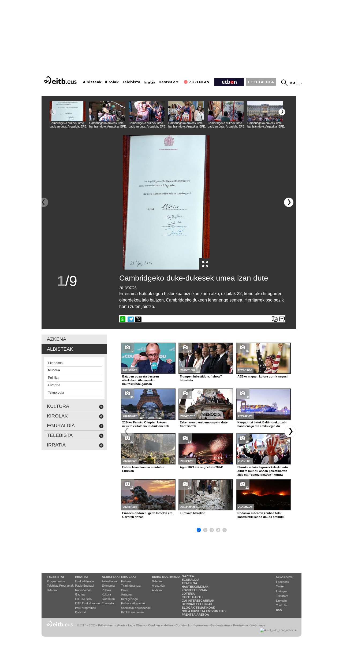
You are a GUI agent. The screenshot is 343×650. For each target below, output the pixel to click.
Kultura (106, 594)
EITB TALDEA (261, 82)
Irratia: (81, 576)
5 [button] (225, 530)
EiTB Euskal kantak (87, 603)
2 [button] (205, 530)
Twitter (280, 586)
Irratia (149, 82)
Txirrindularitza (130, 585)
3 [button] (212, 530)
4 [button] (218, 530)
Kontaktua (240, 625)
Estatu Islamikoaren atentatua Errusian (143, 469)
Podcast (80, 612)
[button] (282, 111)
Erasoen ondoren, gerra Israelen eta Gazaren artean (147, 514)
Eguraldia (108, 603)
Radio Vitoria (83, 590)
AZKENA (56, 339)
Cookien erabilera (160, 625)
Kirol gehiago (129, 599)
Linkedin (281, 600)
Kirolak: (128, 576)
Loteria (188, 593)
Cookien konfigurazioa (192, 625)
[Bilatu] (284, 82)
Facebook (282, 581)
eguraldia (61, 425)
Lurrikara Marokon (193, 513)
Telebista (131, 82)
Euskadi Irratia (84, 581)
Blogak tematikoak (198, 607)
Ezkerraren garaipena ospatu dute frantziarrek (204, 424)
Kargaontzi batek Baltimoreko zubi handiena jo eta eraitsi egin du (261, 424)
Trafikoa (189, 583)
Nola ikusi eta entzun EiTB (204, 611)
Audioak (157, 590)
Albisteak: (111, 576)
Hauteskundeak (195, 586)
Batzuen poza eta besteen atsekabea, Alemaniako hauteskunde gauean (140, 380)
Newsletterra (284, 577)
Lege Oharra (137, 625)
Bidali (282, 319)
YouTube (282, 605)
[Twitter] (138, 319)
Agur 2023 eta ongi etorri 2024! (201, 467)
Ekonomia (108, 585)
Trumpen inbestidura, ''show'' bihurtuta (201, 378)
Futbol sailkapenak (133, 603)
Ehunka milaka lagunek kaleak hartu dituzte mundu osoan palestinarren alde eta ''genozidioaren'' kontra (262, 471)
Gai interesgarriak (198, 600)
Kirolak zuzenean (132, 612)
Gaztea (80, 594)
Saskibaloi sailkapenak (136, 607)
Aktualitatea (109, 581)
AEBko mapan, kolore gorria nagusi (262, 376)
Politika (106, 590)
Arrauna (126, 594)
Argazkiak (158, 585)
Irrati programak (85, 607)
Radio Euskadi (84, 585)
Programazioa (56, 581)
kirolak (57, 416)
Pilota (124, 590)
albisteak (60, 349)
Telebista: (55, 576)
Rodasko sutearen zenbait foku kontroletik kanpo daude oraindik (260, 514)
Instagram (282, 591)
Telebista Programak (60, 585)
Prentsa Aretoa (195, 614)
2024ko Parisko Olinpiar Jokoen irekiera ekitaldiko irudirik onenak (145, 424)
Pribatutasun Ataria (111, 625)
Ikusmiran (108, 599)
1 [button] (199, 530)
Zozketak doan (194, 590)
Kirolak (112, 82)
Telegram (282, 595)
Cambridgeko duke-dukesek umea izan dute (193, 278)
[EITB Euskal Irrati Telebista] (61, 79)
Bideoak (52, 590)
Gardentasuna (220, 625)
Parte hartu (192, 597)
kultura (58, 406)
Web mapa (258, 625)
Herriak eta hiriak (197, 604)
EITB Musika (83, 599)
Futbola (126, 581)
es (299, 83)
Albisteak (92, 82)
